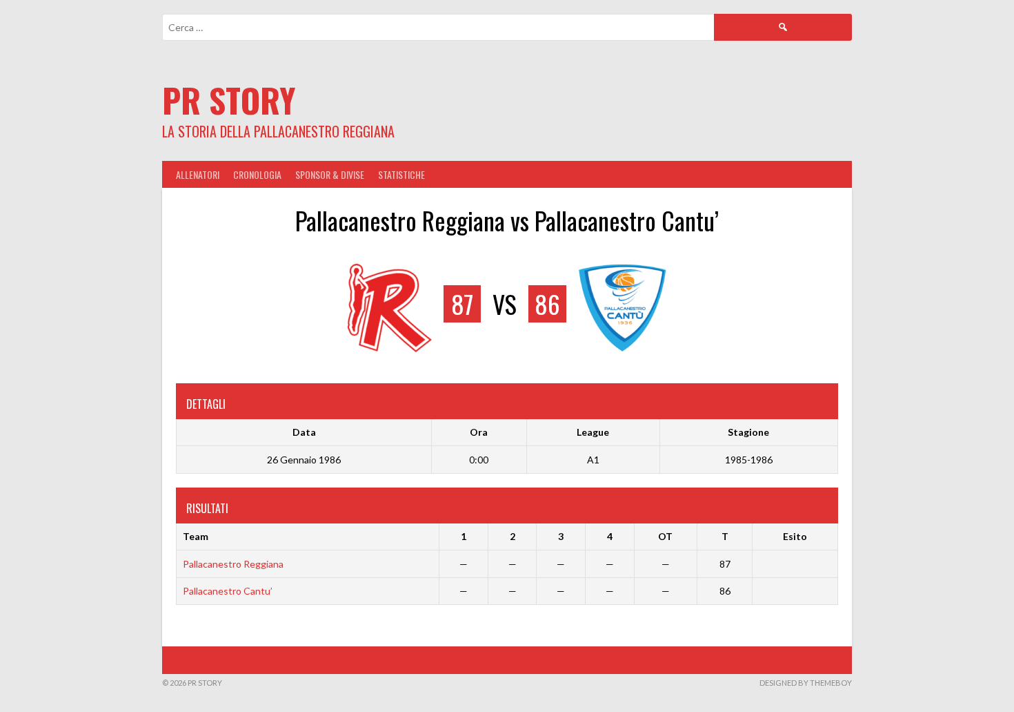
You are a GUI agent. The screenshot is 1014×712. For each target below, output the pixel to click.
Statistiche (401, 174)
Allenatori (197, 174)
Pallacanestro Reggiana (233, 564)
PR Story (228, 99)
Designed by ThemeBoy (805, 682)
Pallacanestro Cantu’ (227, 591)
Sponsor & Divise (329, 174)
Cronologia (257, 174)
